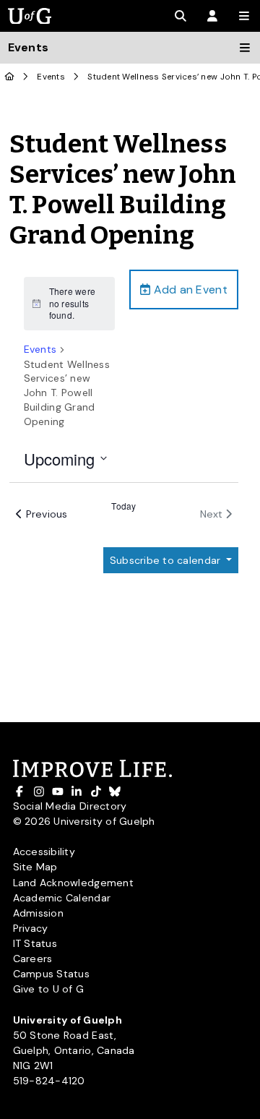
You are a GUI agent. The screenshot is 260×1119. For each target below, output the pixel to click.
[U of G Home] (9, 77)
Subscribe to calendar (167, 560)
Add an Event (188, 289)
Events (51, 77)
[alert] (70, 303)
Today (123, 506)
